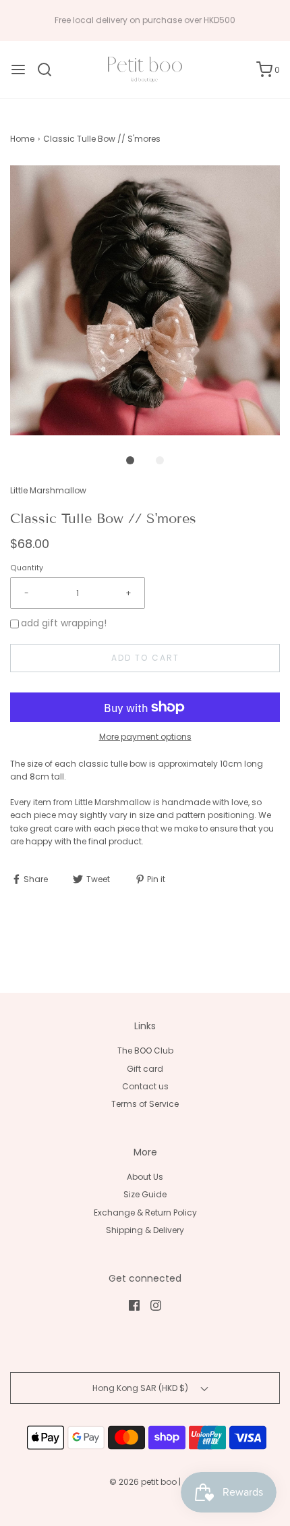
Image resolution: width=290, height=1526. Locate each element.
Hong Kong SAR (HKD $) (141, 1388)
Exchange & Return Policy (145, 1212)
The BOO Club (145, 1050)
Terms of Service (145, 1104)
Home (22, 138)
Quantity (26, 568)
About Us (145, 1176)
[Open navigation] (18, 69)
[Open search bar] (49, 69)
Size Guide (145, 1194)
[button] (145, 300)
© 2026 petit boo (144, 1482)
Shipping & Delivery (145, 1230)
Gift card (145, 1068)
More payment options (145, 736)
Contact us (145, 1086)
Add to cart (145, 657)
